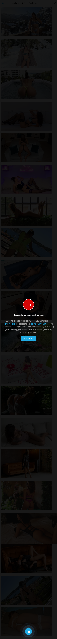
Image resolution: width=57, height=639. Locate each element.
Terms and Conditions (40, 324)
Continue (28, 338)
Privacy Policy (10, 324)
